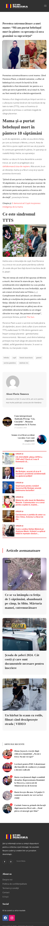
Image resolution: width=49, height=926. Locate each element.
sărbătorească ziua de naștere (16, 166)
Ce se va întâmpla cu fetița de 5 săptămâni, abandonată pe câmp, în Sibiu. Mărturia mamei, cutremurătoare (23, 601)
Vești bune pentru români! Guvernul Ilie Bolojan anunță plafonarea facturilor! (28, 488)
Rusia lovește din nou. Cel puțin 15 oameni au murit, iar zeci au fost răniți (29, 795)
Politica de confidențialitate (14, 884)
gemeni (38, 358)
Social (8, 561)
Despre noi (7, 879)
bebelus (6, 358)
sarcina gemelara (10, 363)
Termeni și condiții (10, 888)
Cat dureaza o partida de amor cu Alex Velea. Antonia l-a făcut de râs (30, 517)
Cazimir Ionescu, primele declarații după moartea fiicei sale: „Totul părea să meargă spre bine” (30, 808)
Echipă (5, 896)
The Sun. (31, 317)
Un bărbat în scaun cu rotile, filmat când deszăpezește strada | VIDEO (24, 720)
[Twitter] (4, 862)
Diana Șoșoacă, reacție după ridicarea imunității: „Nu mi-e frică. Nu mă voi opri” (27, 754)
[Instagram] (11, 862)
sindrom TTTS (23, 363)
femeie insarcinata (26, 358)
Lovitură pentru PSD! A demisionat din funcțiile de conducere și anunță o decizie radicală (29, 767)
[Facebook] (5, 918)
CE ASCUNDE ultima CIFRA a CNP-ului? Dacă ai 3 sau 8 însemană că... (29, 459)
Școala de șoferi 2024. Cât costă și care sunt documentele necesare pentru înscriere (24, 661)
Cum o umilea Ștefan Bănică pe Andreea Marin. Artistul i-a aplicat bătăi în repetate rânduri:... (30, 531)
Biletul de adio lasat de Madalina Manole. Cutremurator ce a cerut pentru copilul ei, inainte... (30, 502)
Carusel (8, 682)
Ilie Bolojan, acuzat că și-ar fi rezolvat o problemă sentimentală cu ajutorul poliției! (30, 473)
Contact (6, 892)
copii (14, 358)
